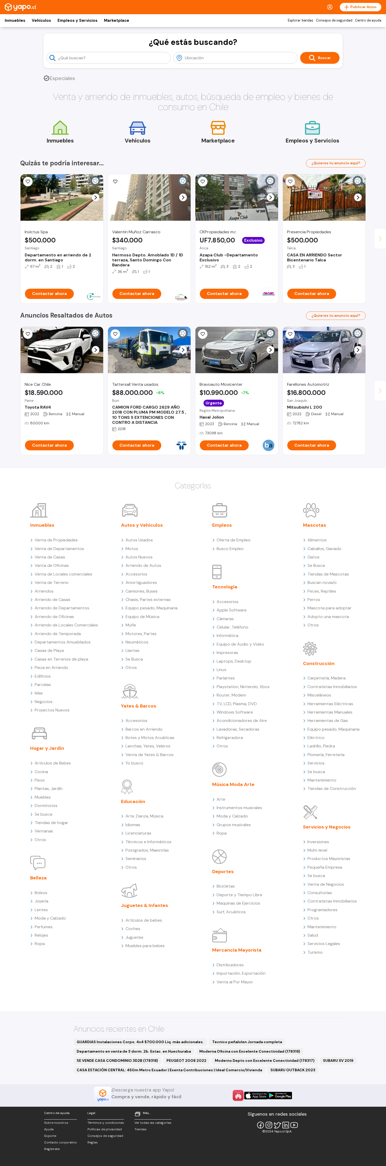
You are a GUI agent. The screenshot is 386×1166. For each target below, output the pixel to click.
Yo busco (134, 763)
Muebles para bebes (145, 945)
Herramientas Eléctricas (330, 703)
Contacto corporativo (60, 1142)
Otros (40, 839)
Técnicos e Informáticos (148, 842)
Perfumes (44, 927)
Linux (221, 669)
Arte (221, 799)
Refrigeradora (230, 737)
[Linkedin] (285, 1125)
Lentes (41, 909)
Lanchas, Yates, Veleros (148, 746)
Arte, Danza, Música (144, 816)
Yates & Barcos (138, 706)
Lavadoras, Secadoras (238, 729)
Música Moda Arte (233, 784)
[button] (96, 197)
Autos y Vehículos (142, 525)
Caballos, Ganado (324, 548)
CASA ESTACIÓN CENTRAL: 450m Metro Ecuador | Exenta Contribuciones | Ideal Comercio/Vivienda (169, 1070)
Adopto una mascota (328, 616)
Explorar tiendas (300, 20)
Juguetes (134, 937)
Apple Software (232, 610)
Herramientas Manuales (329, 712)
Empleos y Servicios (77, 20)
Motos (132, 548)
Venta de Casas (50, 557)
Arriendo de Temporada (58, 633)
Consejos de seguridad (334, 20)
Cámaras (225, 618)
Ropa (40, 943)
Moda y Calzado (50, 918)
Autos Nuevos (139, 557)
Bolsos (41, 892)
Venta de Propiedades (56, 540)
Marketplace (116, 20)
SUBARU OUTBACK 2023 (292, 1070)
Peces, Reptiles (321, 591)
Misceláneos (319, 695)
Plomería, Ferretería (326, 754)
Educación (133, 801)
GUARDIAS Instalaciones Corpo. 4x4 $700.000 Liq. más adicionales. (140, 1042)
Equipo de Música (142, 616)
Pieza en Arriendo (51, 667)
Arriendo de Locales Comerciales (66, 625)
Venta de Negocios (325, 884)
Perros (313, 599)
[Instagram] (269, 1125)
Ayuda (49, 1129)
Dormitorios (46, 805)
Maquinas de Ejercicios (238, 903)
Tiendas (140, 1129)
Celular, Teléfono (232, 627)
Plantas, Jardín (48, 788)
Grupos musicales (234, 824)
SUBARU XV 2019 (338, 1060)
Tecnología (224, 587)
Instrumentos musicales (239, 807)
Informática (227, 635)
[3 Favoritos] (28, 181)
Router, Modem (231, 695)
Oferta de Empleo (234, 540)
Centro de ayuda (368, 20)
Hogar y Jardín (47, 748)
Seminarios (136, 858)
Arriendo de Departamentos (62, 608)
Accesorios (136, 574)
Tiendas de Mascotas (328, 574)
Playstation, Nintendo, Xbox (243, 686)
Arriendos (44, 591)
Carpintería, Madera (326, 678)
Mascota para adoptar (329, 608)
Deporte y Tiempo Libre (239, 895)
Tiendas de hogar (51, 822)
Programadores (322, 909)
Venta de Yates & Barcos (150, 754)
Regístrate (52, 1149)
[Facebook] (260, 1125)
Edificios (43, 676)
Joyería (41, 901)
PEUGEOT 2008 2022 (186, 1060)
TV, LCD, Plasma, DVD (237, 703)
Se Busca (134, 659)
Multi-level (317, 850)
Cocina (41, 771)
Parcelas (43, 684)
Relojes (41, 935)
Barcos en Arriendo (144, 729)
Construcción (319, 663)
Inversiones (318, 842)
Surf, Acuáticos (231, 912)
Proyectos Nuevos (52, 710)
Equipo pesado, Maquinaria (152, 608)
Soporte (50, 1136)
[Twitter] (277, 1125)
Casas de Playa (49, 650)
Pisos (40, 780)
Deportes (223, 871)
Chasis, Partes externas (148, 599)
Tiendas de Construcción (331, 788)
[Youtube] (294, 1125)
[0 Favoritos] (202, 181)
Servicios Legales (323, 943)
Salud (312, 935)
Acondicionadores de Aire (242, 720)
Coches (133, 928)
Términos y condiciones (105, 1123)
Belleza (38, 878)
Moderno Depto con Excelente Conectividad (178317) (265, 1060)
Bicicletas (226, 886)
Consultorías (319, 892)
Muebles (43, 797)
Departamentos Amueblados (63, 642)
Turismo (315, 952)
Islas (39, 693)
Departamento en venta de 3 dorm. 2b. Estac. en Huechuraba (134, 1051)
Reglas (92, 1142)
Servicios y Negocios (327, 827)
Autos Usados (139, 540)
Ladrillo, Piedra (321, 746)
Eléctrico (316, 737)
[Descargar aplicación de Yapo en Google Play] (280, 1095)
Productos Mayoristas (328, 858)
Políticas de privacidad (104, 1129)
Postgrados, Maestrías (147, 850)
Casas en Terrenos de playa (61, 659)
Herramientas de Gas (327, 720)
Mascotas (314, 525)
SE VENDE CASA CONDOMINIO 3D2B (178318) (117, 1060)
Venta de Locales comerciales (63, 574)
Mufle (131, 625)
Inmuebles (15, 20)
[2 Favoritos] (28, 334)
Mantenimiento (321, 780)
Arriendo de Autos (143, 565)
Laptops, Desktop (234, 661)
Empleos (222, 525)
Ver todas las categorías (152, 1123)
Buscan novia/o (322, 582)
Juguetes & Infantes (144, 905)
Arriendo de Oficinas (54, 616)
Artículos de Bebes (53, 763)
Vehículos (41, 20)
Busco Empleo (230, 548)
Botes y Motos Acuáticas (150, 737)
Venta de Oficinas (52, 565)
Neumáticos (137, 642)
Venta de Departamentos (59, 548)
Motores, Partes (141, 633)
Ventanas (44, 831)
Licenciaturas (138, 833)
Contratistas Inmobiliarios (332, 686)
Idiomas (133, 824)
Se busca (43, 814)
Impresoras (227, 652)
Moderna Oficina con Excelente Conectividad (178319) (249, 1051)
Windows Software (235, 712)
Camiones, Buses (142, 591)
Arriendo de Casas (52, 599)
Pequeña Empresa (324, 867)
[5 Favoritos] (290, 181)
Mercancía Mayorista (237, 950)
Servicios (316, 763)
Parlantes (226, 678)
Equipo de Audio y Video (240, 644)
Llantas (132, 650)
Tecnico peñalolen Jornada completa (247, 1042)
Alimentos (317, 540)
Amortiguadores (141, 582)
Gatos (313, 557)
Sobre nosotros (56, 1123)
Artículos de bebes (144, 920)
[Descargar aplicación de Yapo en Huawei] (238, 1095)
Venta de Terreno (52, 582)
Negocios (44, 701)
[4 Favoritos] (115, 181)
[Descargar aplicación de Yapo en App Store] (256, 1095)
